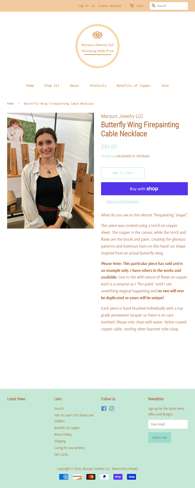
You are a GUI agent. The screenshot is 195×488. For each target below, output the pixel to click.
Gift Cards (61, 454)
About (74, 85)
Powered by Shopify (125, 469)
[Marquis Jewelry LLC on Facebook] (104, 409)
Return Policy (63, 434)
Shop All (51, 85)
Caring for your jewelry (69, 448)
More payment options (122, 201)
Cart (140, 6)
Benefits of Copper (134, 85)
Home (30, 85)
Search (58, 408)
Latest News (16, 399)
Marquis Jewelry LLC (96, 469)
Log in (83, 6)
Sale (165, 85)
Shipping (107, 155)
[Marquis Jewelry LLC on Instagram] (111, 409)
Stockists (98, 85)
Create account (109, 6)
